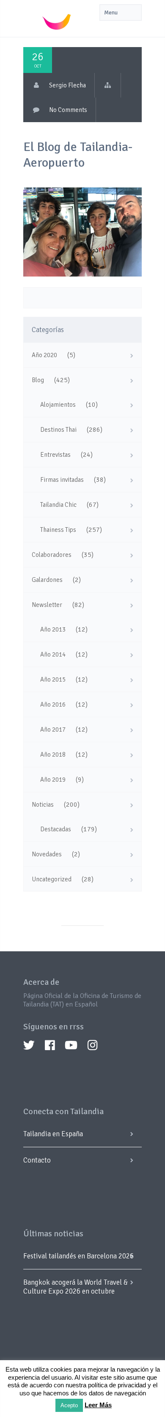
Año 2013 (53, 629)
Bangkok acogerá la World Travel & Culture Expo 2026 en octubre (75, 1287)
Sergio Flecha (67, 85)
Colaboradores (52, 555)
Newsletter (47, 605)
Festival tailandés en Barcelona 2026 (78, 1256)
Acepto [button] (69, 1405)
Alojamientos (58, 404)
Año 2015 (53, 679)
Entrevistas (55, 454)
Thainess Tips (58, 530)
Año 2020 (44, 355)
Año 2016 (53, 704)
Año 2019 (53, 779)
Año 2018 (53, 754)
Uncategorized (52, 879)
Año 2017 (53, 729)
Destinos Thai (58, 429)
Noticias (43, 804)
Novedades (47, 854)
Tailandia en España (53, 1133)
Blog (38, 380)
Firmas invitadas (62, 480)
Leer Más (98, 1405)
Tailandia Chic (58, 505)
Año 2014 (53, 654)
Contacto (37, 1160)
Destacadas (55, 829)
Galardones (47, 580)
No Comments (68, 110)
